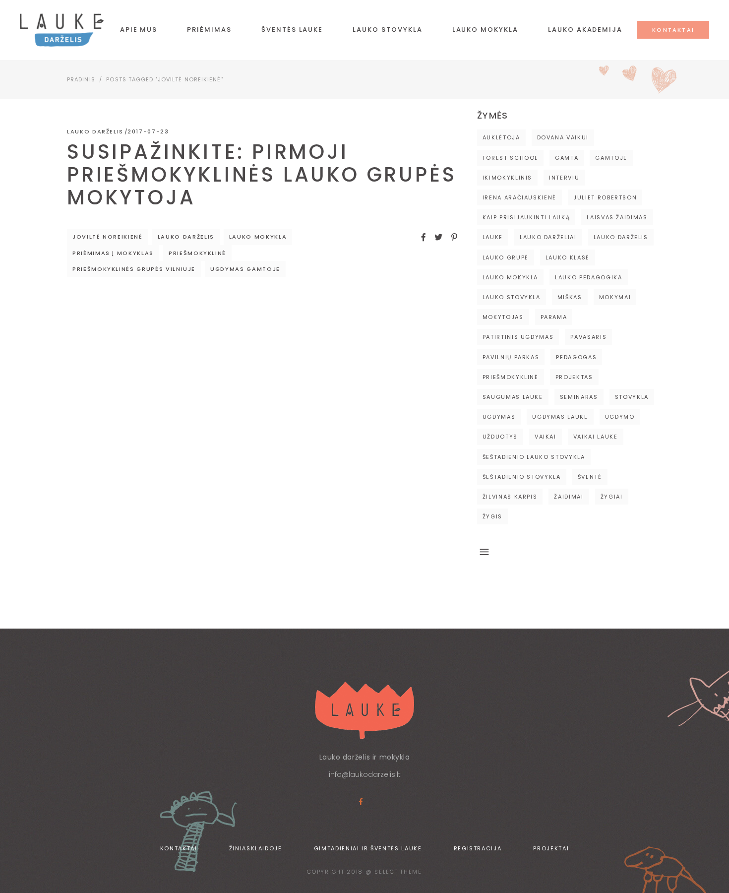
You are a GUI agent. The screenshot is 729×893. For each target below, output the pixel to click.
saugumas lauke (513, 397)
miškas (569, 297)
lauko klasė (568, 257)
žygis (492, 516)
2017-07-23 (148, 131)
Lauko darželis (95, 131)
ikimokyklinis (507, 178)
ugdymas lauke (560, 417)
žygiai (612, 497)
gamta (566, 158)
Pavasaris (588, 337)
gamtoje (611, 158)
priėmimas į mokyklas (113, 253)
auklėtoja (501, 137)
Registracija (478, 848)
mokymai (615, 297)
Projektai (551, 848)
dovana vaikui (563, 137)
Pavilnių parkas (511, 357)
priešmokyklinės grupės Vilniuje (133, 269)
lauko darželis (186, 237)
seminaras (579, 397)
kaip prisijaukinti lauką (526, 217)
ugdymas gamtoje (245, 269)
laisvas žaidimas (617, 217)
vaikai (545, 437)
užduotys (500, 437)
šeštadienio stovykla (522, 477)
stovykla (632, 397)
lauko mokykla (258, 237)
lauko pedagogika (588, 277)
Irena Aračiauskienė (519, 197)
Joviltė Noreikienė (107, 237)
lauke (493, 237)
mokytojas (503, 317)
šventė (590, 477)
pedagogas (576, 357)
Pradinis (81, 79)
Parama (554, 317)
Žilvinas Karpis (510, 497)
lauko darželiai (548, 237)
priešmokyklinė (197, 253)
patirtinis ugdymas (518, 337)
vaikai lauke (595, 437)
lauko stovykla (512, 297)
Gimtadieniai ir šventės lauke (368, 848)
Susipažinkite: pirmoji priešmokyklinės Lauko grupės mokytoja (261, 174)
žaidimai (568, 497)
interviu (564, 178)
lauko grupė (506, 257)
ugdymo (620, 417)
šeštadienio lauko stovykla (534, 457)
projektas (574, 377)
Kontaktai (178, 848)
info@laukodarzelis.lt (365, 774)
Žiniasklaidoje (255, 848)
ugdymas (499, 417)
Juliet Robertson (605, 197)
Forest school (510, 158)
